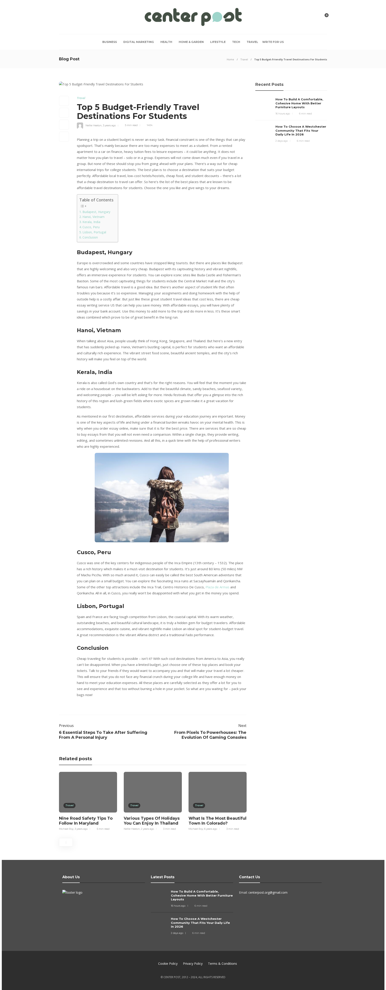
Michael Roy (66, 828)
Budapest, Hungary (96, 212)
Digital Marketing (138, 42)
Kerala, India (91, 222)
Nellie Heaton (94, 125)
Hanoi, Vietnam (93, 217)
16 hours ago (282, 113)
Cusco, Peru (91, 227)
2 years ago (147, 828)
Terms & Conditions (222, 963)
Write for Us (273, 42)
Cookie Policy (168, 963)
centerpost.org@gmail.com (267, 892)
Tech (236, 42)
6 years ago (210, 828)
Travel (252, 42)
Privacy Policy (193, 963)
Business (109, 42)
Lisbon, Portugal (94, 232)
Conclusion (90, 237)
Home (230, 59)
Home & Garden (191, 42)
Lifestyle (218, 42)
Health (166, 42)
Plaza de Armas (217, 587)
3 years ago (109, 125)
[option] (88, 800)
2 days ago (281, 140)
